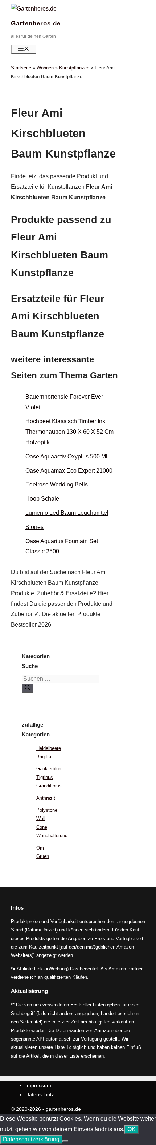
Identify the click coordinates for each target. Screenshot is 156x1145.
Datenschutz (39, 1094)
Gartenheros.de (36, 23)
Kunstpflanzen (74, 68)
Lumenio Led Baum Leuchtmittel (66, 513)
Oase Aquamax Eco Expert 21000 (68, 471)
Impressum (38, 1085)
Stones (34, 527)
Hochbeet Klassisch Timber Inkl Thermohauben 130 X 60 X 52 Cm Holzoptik (69, 431)
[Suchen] (27, 688)
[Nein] (65, 1141)
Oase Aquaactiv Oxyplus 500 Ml (66, 456)
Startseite (21, 68)
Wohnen (45, 68)
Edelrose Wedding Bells (56, 484)
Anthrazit (45, 798)
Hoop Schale (42, 499)
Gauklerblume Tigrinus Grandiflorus (50, 777)
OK (131, 1129)
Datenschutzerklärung (31, 1139)
